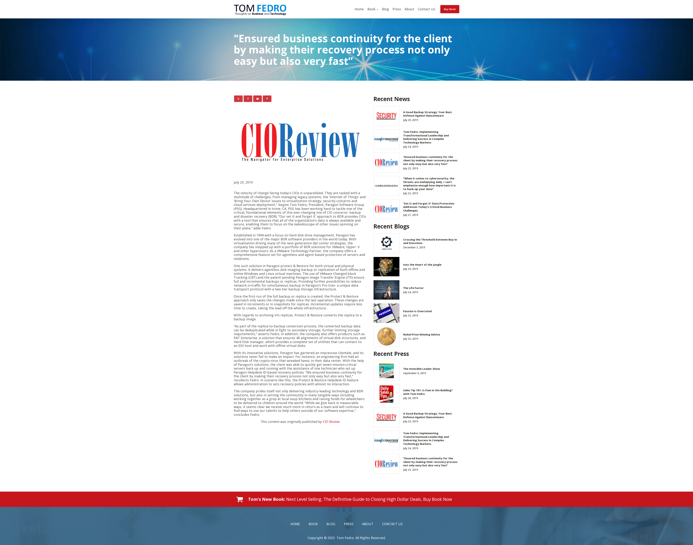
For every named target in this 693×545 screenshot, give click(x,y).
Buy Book (450, 9)
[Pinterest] (267, 98)
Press (397, 9)
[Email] (257, 98)
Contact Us (426, 9)
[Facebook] (248, 98)
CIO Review (330, 421)
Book (371, 9)
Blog (385, 9)
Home (359, 9)
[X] (238, 98)
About (409, 9)
